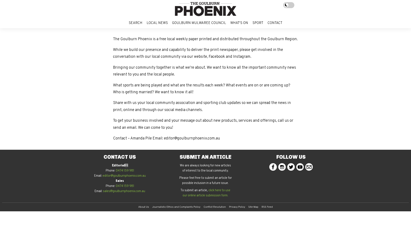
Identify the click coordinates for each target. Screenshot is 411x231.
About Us (143, 207)
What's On (239, 23)
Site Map (253, 207)
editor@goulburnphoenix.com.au (124, 176)
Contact (275, 23)
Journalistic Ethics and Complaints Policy (176, 207)
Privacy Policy (237, 207)
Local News (157, 23)
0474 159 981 (125, 171)
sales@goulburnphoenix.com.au (124, 191)
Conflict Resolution (215, 207)
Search (135, 23)
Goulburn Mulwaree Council (199, 23)
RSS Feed (267, 207)
